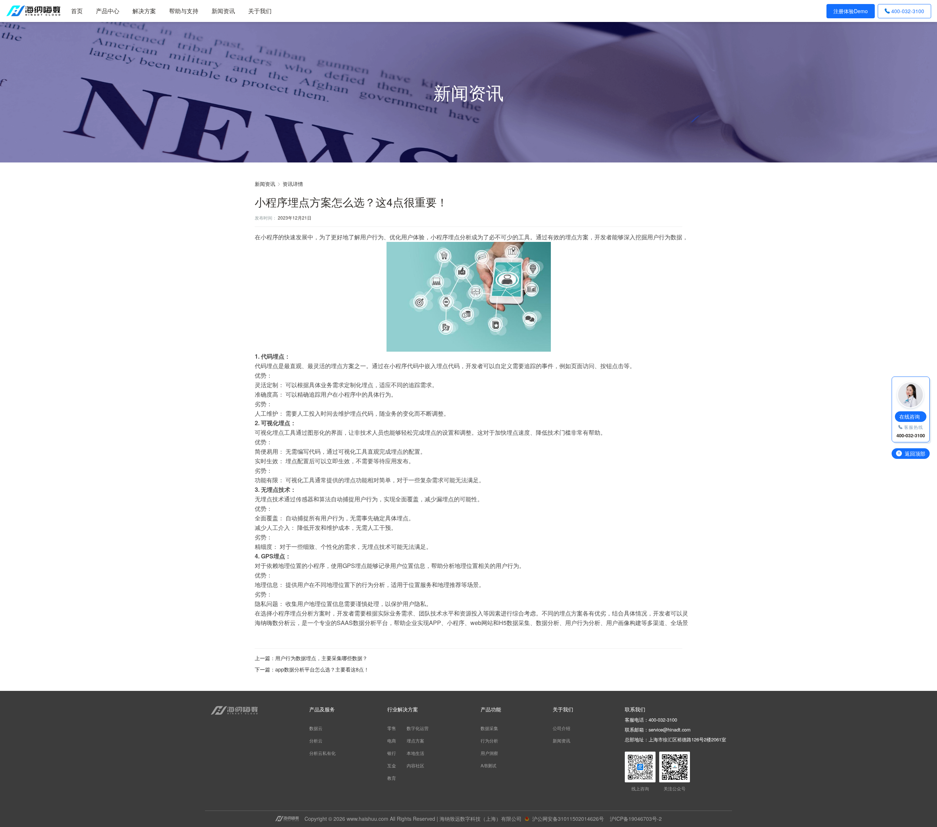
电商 (391, 740)
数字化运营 (418, 728)
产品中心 (107, 11)
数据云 (315, 728)
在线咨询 (909, 416)
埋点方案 (415, 740)
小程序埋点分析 (450, 237)
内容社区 (415, 765)
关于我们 (260, 11)
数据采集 (489, 728)
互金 (391, 765)
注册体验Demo (850, 11)
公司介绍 (561, 728)
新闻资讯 (223, 11)
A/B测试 (488, 765)
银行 (391, 753)
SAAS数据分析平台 (362, 622)
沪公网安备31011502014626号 (568, 818)
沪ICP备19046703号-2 (636, 818)
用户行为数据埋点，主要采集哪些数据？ (321, 658)
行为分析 (489, 740)
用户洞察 (489, 753)
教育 (391, 778)
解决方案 (144, 11)
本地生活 (415, 753)
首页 (77, 11)
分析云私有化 (322, 753)
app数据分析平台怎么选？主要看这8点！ (322, 669)
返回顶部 (915, 453)
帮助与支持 (183, 11)
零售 (391, 728)
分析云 (315, 740)
